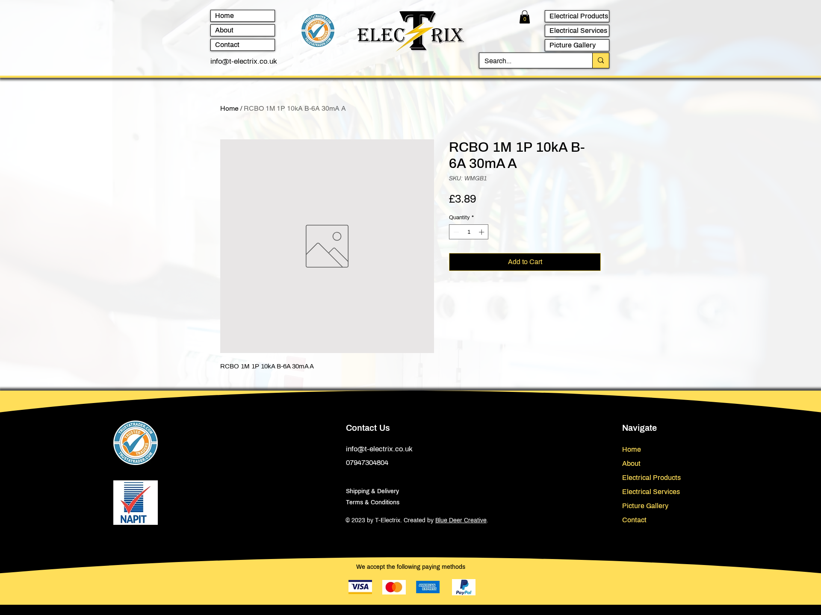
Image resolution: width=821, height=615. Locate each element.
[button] (524, 17)
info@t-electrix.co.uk (243, 61)
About (224, 30)
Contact (227, 44)
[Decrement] (455, 232)
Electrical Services (578, 30)
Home (224, 15)
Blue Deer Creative (461, 520)
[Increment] (482, 232)
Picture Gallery (572, 45)
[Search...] (600, 60)
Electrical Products (578, 16)
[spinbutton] (469, 232)
